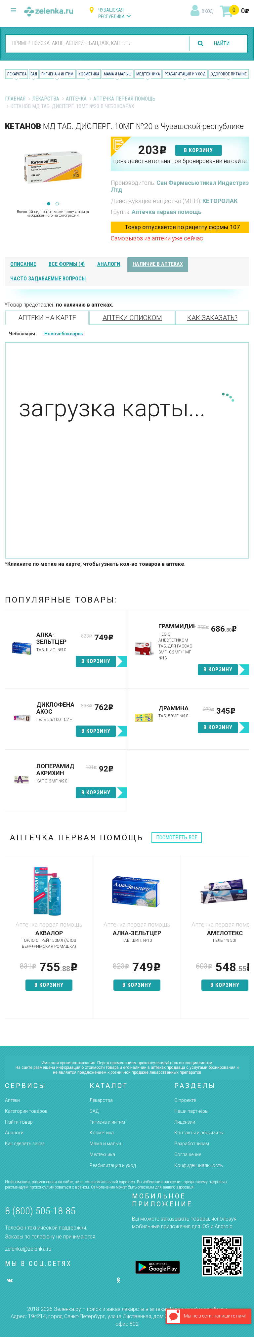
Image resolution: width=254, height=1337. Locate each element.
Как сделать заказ (25, 1143)
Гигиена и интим (107, 1122)
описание (23, 264)
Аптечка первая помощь (124, 99)
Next (96, 170)
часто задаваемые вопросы (48, 278)
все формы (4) (67, 264)
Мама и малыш (118, 74)
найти (222, 43)
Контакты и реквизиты (199, 1132)
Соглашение (187, 1154)
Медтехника (148, 74)
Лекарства (16, 74)
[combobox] (95, 43)
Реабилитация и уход (185, 74)
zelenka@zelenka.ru (28, 1249)
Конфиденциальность (198, 1165)
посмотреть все (176, 837)
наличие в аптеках (158, 264)
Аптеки (12, 1100)
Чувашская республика (111, 13)
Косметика (88, 74)
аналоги (108, 264)
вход (207, 11)
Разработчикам (191, 1143)
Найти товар (19, 1122)
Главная (15, 99)
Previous (10, 170)
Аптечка (76, 99)
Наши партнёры (191, 1111)
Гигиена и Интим (57, 74)
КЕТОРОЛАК (219, 200)
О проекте (185, 1100)
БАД (33, 74)
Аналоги (14, 1132)
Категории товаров (26, 1111)
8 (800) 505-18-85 (40, 1211)
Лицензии (184, 1122)
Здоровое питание (229, 74)
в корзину (198, 150)
